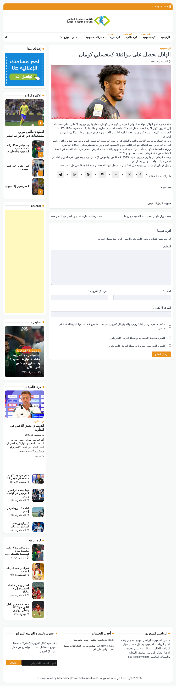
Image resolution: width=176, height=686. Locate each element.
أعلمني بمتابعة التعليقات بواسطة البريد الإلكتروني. (138, 338)
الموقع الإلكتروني (161, 307)
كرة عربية (114, 37)
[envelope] (102, 174)
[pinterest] (88, 174)
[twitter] (129, 174)
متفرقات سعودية (95, 37)
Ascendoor (63, 678)
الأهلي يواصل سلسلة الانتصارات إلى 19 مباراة (18, 588)
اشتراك (14, 662)
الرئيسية (165, 37)
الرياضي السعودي (110, 678)
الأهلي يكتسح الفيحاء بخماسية (88, 640)
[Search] (6, 37)
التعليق (166, 246)
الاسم (167, 291)
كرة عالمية (130, 37)
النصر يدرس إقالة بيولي (17, 186)
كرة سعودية (148, 37)
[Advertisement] (24, 261)
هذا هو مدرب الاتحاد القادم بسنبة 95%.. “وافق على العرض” (89, 647)
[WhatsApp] (74, 174)
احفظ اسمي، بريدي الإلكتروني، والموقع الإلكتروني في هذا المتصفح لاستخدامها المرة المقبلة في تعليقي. (112, 326)
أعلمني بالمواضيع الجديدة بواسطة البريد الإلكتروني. (137, 346)
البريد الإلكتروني (98, 291)
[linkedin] (115, 174)
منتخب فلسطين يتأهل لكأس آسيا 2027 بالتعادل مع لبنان (18, 607)
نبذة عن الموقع (72, 37)
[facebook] (140, 174)
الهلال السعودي (155, 203)
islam (111, 640)
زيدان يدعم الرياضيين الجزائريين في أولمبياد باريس (18, 493)
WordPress (92, 678)
